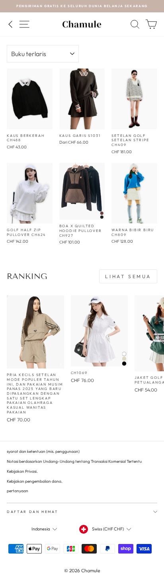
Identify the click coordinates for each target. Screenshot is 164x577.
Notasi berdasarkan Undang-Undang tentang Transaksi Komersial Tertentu (74, 461)
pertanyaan (17, 490)
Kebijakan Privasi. (22, 471)
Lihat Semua (128, 276)
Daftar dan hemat (32, 511)
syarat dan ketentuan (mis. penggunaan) (43, 451)
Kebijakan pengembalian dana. (34, 481)
